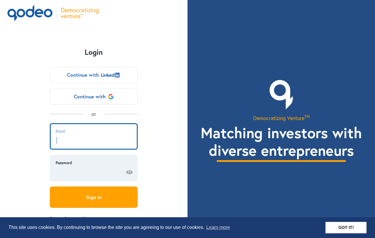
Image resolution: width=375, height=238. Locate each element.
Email (60, 131)
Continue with (83, 74)
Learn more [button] (218, 227)
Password (64, 162)
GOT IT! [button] (346, 227)
